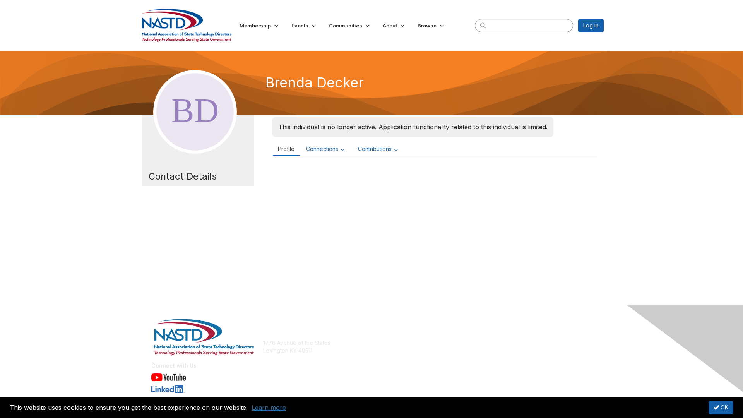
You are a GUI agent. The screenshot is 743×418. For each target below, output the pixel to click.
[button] (260, 25)
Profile (286, 149)
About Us (498, 342)
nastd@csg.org (282, 362)
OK (723, 407)
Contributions (375, 149)
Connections (322, 149)
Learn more (269, 407)
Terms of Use (503, 350)
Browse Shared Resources (409, 358)
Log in (591, 25)
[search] (483, 25)
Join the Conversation (403, 342)
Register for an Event (401, 350)
